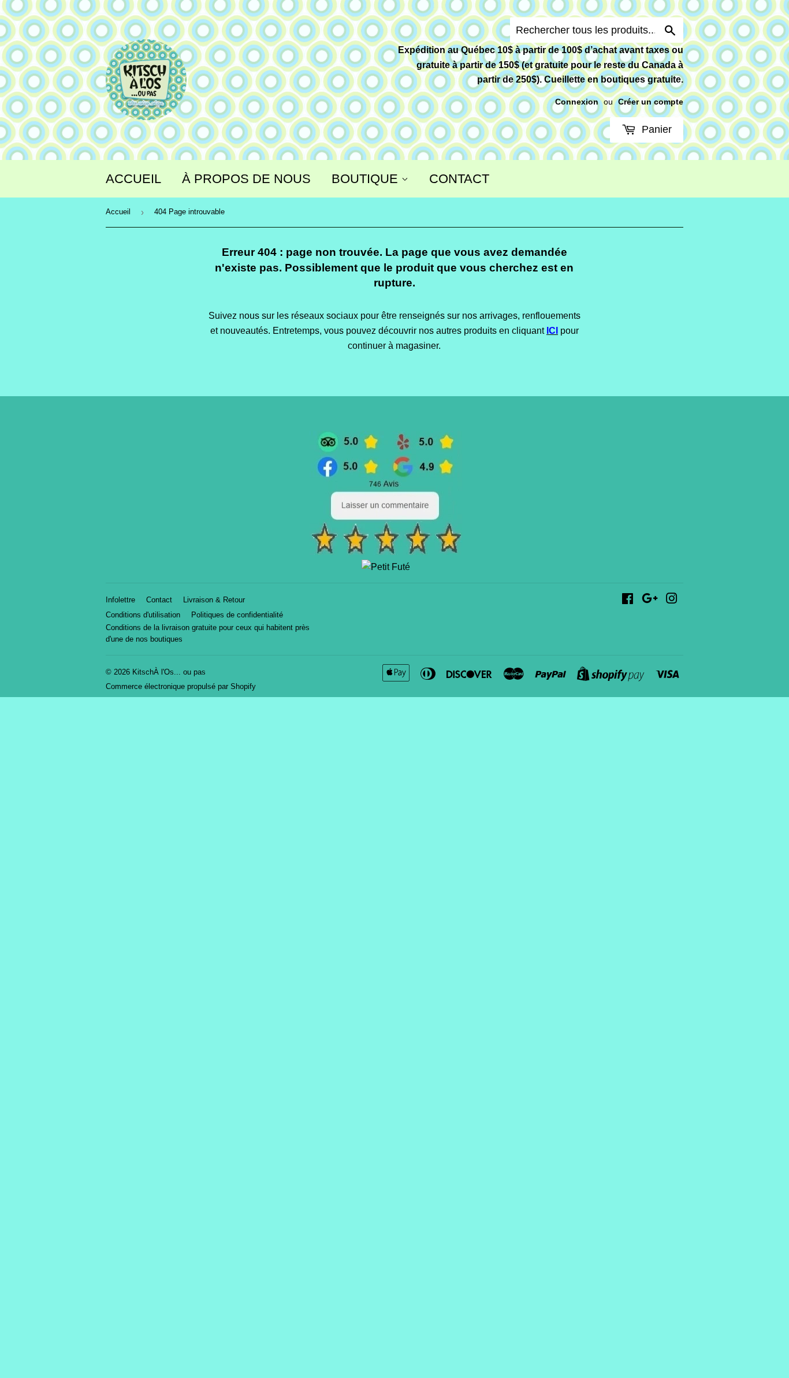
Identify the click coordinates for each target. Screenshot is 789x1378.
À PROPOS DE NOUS (246, 179)
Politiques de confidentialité (237, 614)
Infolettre (120, 599)
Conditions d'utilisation (143, 614)
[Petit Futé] (386, 567)
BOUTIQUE (366, 179)
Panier (655, 129)
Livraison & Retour (214, 599)
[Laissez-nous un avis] (386, 552)
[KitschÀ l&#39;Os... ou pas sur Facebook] (627, 600)
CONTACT (459, 179)
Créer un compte (650, 102)
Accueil (118, 211)
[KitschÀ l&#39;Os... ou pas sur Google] (650, 600)
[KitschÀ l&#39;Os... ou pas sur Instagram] (672, 600)
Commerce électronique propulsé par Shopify (181, 686)
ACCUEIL (133, 179)
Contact (159, 599)
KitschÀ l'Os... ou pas (169, 672)
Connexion (576, 102)
